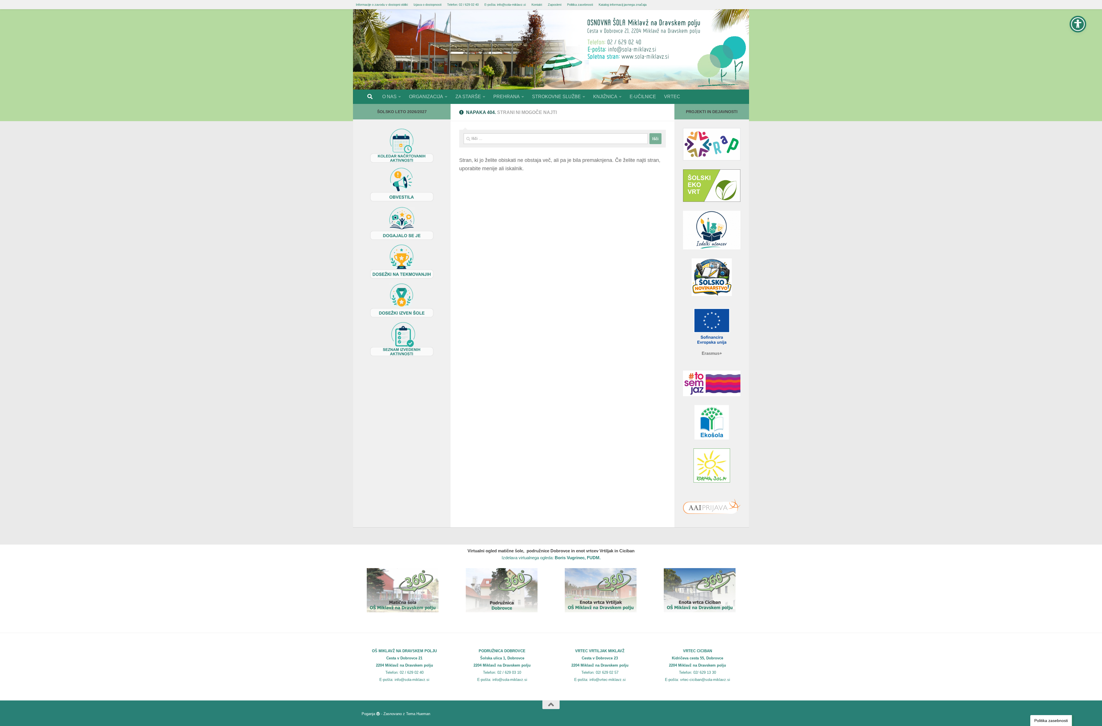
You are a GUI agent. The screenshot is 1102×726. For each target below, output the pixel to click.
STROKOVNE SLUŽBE (556, 96)
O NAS (389, 96)
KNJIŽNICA (605, 96)
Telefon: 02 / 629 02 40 (463, 4)
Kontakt (536, 4)
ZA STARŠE (468, 96)
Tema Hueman (418, 714)
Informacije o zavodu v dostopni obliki (382, 4)
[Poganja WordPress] (378, 714)
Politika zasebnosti (580, 4)
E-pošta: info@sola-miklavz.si (505, 4)
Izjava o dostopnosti (427, 4)
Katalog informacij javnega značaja (623, 4)
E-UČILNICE (643, 96)
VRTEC (672, 96)
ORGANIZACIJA (426, 96)
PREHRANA (506, 96)
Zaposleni (554, 4)
